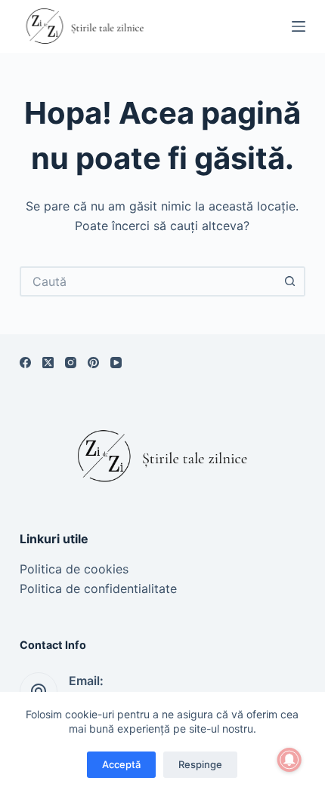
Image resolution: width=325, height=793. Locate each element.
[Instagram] (70, 362)
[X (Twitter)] (48, 362)
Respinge (200, 764)
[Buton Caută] (290, 281)
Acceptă (121, 764)
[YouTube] (116, 362)
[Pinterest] (93, 362)
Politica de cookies (74, 568)
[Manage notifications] (289, 760)
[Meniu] (298, 26)
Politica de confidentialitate (98, 588)
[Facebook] (25, 362)
